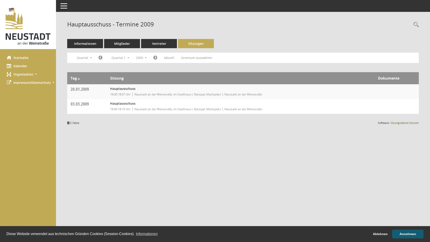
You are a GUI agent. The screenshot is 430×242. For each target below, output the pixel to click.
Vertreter (159, 43)
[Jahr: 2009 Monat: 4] (155, 58)
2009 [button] (140, 58)
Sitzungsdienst (404, 123)
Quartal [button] (83, 58)
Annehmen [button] (408, 234)
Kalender (20, 66)
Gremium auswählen (196, 58)
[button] (28, 74)
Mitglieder (122, 43)
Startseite (20, 58)
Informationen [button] (147, 234)
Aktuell (169, 58)
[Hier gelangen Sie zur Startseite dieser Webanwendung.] (28, 26)
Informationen (85, 43)
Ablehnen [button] (380, 234)
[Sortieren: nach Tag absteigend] (79, 78)
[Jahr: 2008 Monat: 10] (100, 58)
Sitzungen (196, 43)
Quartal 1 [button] (119, 58)
